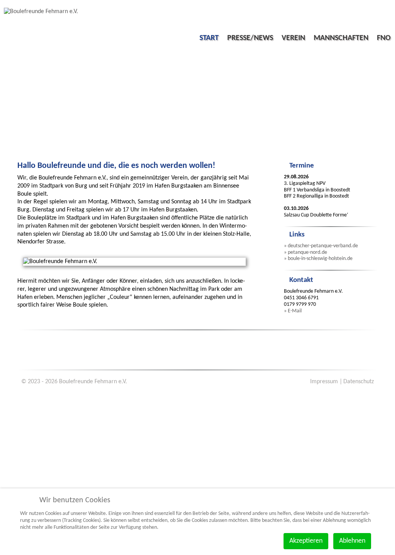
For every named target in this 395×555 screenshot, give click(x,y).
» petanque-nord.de (305, 252)
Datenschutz (358, 382)
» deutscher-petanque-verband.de (321, 246)
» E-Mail (293, 311)
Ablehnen (352, 541)
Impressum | (326, 382)
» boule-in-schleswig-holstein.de (318, 259)
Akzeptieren (305, 541)
